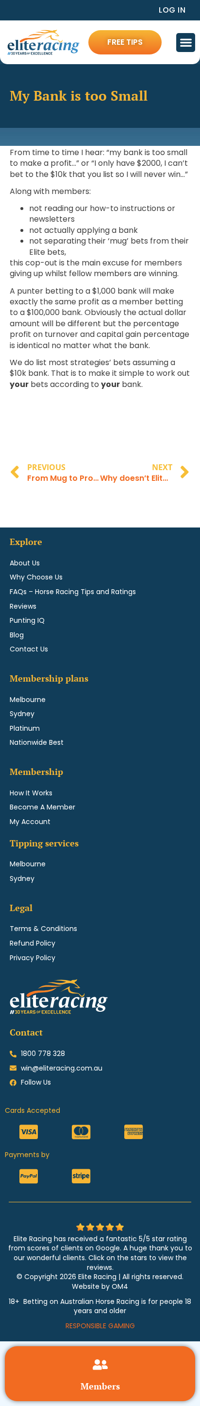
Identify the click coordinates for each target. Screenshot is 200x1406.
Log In (172, 10)
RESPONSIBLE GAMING (100, 1326)
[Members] (100, 1364)
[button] (185, 42)
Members (100, 1386)
